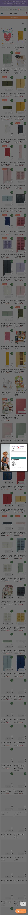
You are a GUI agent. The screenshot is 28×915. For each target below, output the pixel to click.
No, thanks (18, 469)
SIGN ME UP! (18, 457)
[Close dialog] (26, 445)
